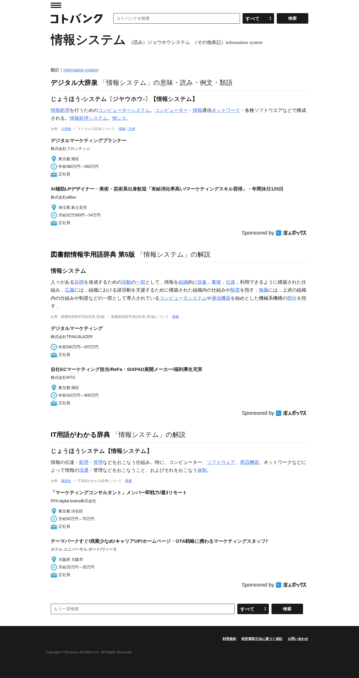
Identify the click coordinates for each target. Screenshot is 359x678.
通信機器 (221, 298)
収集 (202, 282)
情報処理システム (88, 118)
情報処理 (60, 110)
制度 (235, 290)
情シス (119, 118)
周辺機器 (249, 462)
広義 (69, 290)
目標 (79, 282)
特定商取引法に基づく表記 (262, 639)
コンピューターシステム (124, 110)
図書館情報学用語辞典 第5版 (93, 254)
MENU (56, 5)
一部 (140, 282)
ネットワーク (226, 110)
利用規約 (229, 639)
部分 (292, 298)
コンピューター (171, 110)
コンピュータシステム (183, 298)
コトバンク (77, 18)
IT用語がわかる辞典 (80, 434)
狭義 (263, 290)
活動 (126, 282)
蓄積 (216, 282)
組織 (183, 282)
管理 (98, 462)
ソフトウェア (221, 462)
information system (80, 70)
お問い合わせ (298, 639)
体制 (202, 470)
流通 (84, 470)
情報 (197, 110)
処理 (84, 462)
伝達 (230, 282)
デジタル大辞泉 (74, 82)
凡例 (131, 129)
